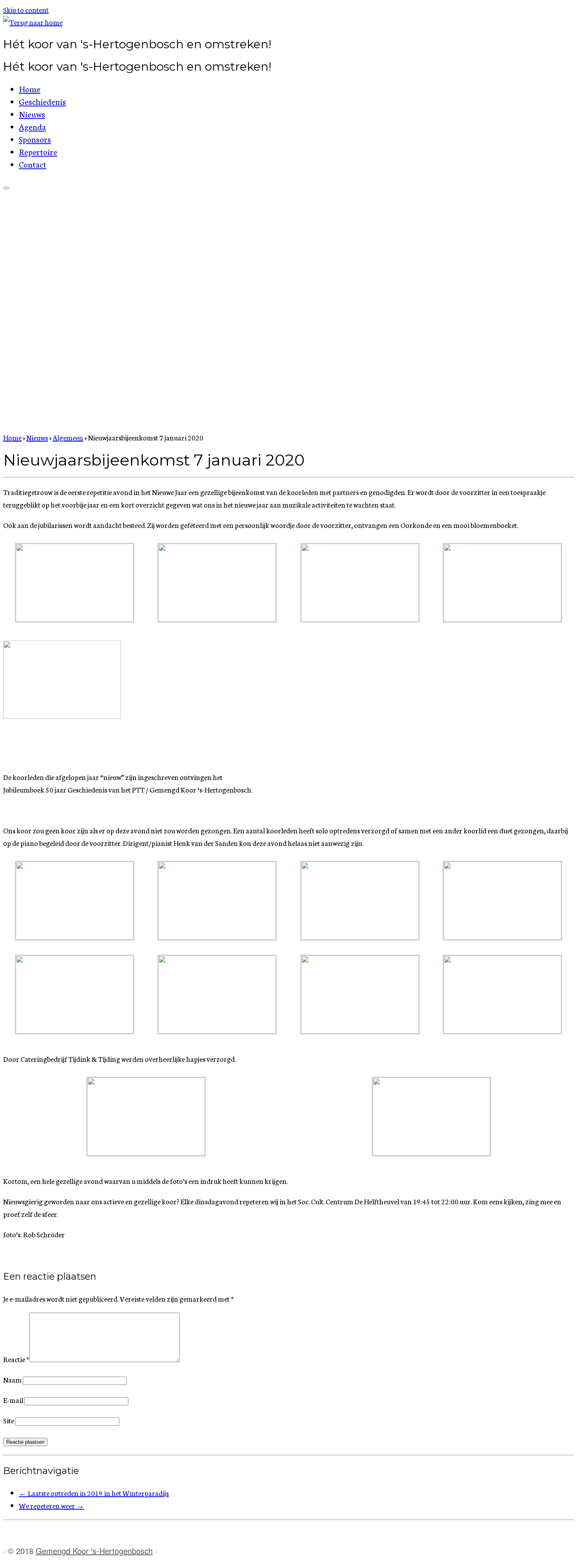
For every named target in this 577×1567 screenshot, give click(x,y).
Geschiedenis (42, 101)
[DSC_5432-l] (360, 619)
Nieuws (32, 113)
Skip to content (26, 9)
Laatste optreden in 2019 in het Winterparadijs (94, 1495)
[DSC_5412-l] (431, 1152)
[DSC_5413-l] (146, 1152)
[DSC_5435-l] (74, 619)
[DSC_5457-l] (217, 1030)
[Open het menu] (6, 188)
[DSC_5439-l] (217, 936)
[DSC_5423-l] (502, 619)
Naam (12, 1381)
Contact (32, 164)
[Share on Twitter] (19, 1256)
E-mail (13, 1402)
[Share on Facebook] (8, 1256)
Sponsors (35, 138)
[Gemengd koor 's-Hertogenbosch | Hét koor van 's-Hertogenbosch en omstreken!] (32, 22)
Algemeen (68, 437)
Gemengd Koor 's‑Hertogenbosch (94, 1552)
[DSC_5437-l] (74, 936)
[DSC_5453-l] (74, 1030)
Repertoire (38, 151)
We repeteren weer (51, 1507)
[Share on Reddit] (30, 1256)
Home (29, 88)
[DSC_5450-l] (502, 936)
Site (8, 1422)
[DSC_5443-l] (360, 936)
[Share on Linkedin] (53, 1256)
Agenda (32, 126)
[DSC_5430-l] (217, 619)
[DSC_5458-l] (502, 1030)
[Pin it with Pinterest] (42, 1256)
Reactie (16, 1361)
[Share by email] (64, 1256)
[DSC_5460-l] (360, 1030)
